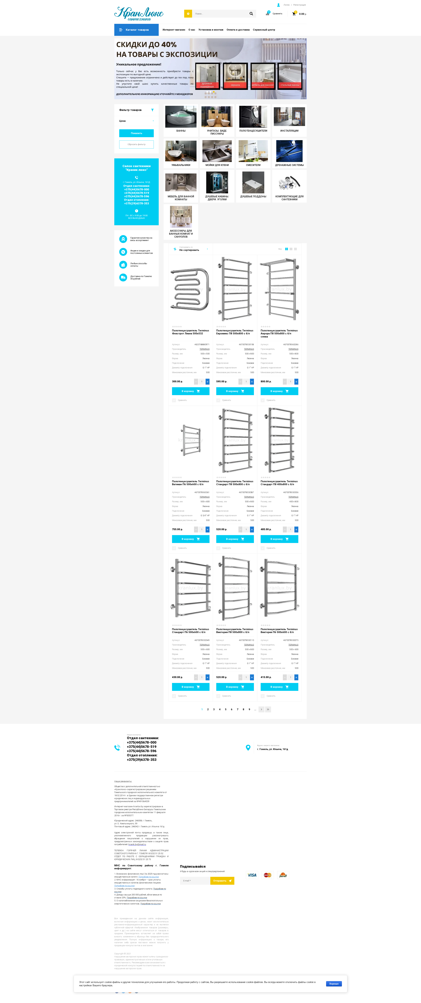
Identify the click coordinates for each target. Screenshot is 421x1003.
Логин (287, 5)
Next (289, 68)
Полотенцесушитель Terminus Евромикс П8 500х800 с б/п (234, 332)
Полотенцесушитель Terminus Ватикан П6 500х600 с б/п (190, 483)
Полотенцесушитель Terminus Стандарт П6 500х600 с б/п (190, 631)
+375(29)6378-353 (141, 760)
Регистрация (299, 5)
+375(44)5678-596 (141, 751)
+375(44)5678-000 (141, 742)
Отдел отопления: (142, 755)
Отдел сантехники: (143, 738)
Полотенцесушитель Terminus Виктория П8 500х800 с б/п (234, 631)
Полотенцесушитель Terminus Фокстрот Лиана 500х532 (190, 332)
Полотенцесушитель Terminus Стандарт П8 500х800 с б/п (234, 483)
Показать (136, 133)
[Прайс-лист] (295, 249)
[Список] (291, 249)
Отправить (219, 880)
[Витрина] (286, 249)
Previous (132, 68)
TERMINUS (205, 349)
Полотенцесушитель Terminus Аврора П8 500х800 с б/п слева (279, 333)
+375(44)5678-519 (141, 747)
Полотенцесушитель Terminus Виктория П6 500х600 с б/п (279, 631)
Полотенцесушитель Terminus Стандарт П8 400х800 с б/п (279, 483)
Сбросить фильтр (137, 144)
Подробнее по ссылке (148, 877)
